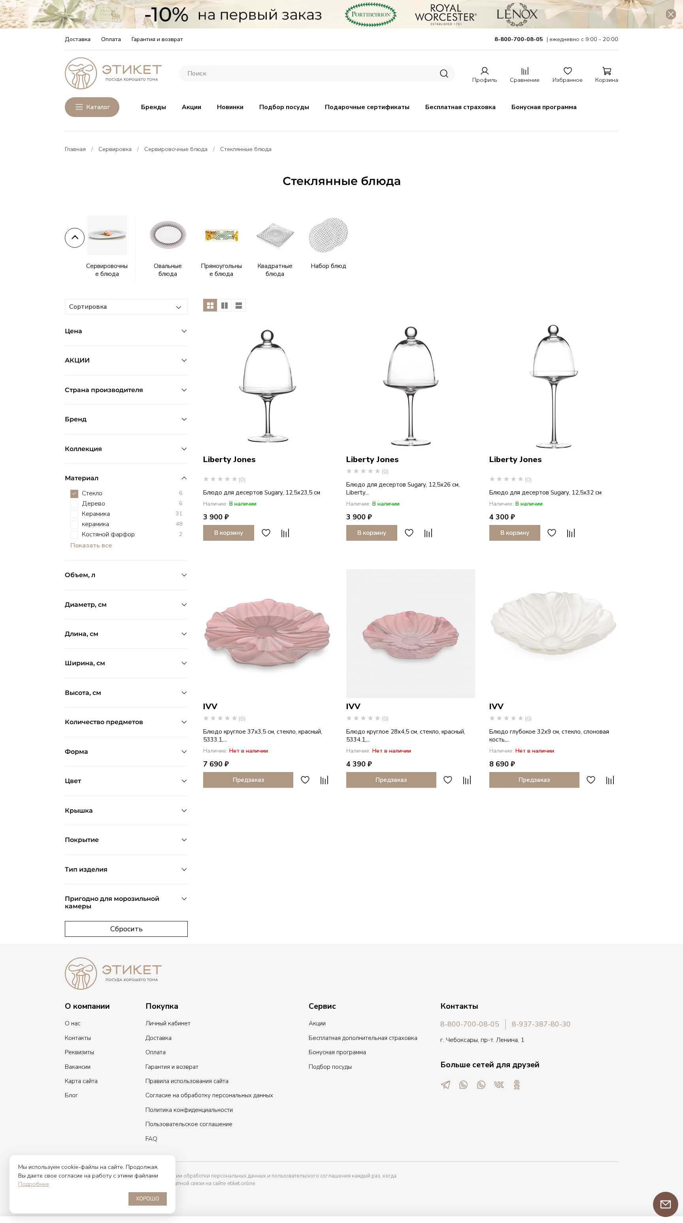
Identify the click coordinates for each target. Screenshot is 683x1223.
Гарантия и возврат (157, 39)
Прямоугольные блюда (221, 270)
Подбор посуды (284, 107)
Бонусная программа (544, 107)
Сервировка (115, 149)
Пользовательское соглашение (188, 1124)
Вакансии (78, 1067)
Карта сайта (81, 1081)
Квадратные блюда (274, 270)
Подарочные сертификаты (367, 107)
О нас (72, 1023)
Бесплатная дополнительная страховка (363, 1038)
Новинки (230, 107)
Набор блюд (328, 266)
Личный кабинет (168, 1023)
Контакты (78, 1038)
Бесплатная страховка (460, 107)
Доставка (78, 39)
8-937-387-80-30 (541, 1024)
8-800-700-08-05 (469, 1024)
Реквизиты (79, 1052)
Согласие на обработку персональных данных (209, 1095)
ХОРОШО (147, 1198)
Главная (75, 149)
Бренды (153, 107)
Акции (191, 107)
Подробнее (33, 1184)
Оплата (111, 39)
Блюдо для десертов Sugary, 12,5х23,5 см (261, 492)
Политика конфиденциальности (189, 1110)
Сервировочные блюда (176, 149)
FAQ (151, 1139)
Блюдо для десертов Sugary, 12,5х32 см (545, 492)
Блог (71, 1095)
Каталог (98, 107)
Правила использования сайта (186, 1081)
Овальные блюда (168, 270)
